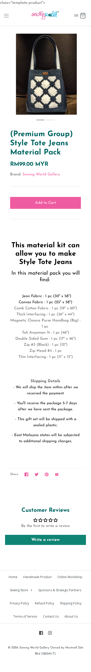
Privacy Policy (19, 603)
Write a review (45, 540)
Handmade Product (37, 577)
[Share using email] (57, 474)
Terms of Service (25, 616)
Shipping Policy (70, 603)
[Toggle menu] (6, 15)
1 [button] (40, 122)
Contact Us (51, 616)
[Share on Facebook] (26, 474)
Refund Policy (44, 603)
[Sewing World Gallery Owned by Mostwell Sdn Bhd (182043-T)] (46, 16)
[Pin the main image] (47, 474)
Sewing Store (21, 590)
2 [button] (50, 122)
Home (13, 577)
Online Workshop (69, 577)
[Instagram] (50, 633)
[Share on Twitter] (36, 474)
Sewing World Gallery (41, 174)
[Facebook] (41, 633)
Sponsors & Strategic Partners (59, 590)
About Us (71, 616)
